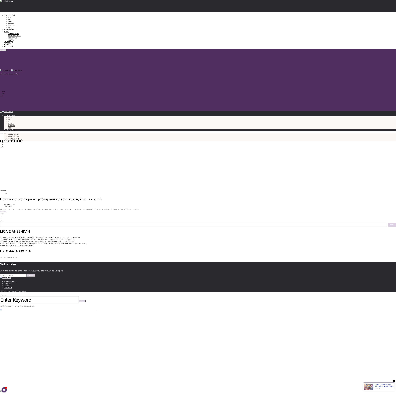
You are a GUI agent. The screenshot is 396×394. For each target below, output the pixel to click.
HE (9, 19)
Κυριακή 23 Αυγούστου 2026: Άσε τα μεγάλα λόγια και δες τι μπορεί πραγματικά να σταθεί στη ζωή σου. (40, 237)
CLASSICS (11, 25)
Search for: (3, 295)
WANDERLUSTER (13, 34)
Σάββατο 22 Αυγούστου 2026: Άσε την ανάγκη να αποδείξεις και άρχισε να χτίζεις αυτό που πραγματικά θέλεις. (43, 243)
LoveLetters (7, 206)
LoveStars (7, 284)
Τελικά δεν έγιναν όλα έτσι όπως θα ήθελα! (17, 245)
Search (2, 222)
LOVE (10, 17)
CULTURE (11, 40)
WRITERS (7, 44)
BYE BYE (11, 23)
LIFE (9, 27)
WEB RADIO (8, 46)
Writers (6, 286)
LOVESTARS (8, 42)
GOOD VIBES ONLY (14, 36)
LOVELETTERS (9, 15)
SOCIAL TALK (12, 38)
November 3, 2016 (9, 204)
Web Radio (8, 288)
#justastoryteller (10, 30)
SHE (9, 21)
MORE (6, 32)
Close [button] (2, 391)
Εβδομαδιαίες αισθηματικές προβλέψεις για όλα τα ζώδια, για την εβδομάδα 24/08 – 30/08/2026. (37, 239)
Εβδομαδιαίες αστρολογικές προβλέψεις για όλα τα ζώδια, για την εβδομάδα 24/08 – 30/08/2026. (37, 241)
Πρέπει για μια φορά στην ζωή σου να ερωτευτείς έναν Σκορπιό (51, 199)
